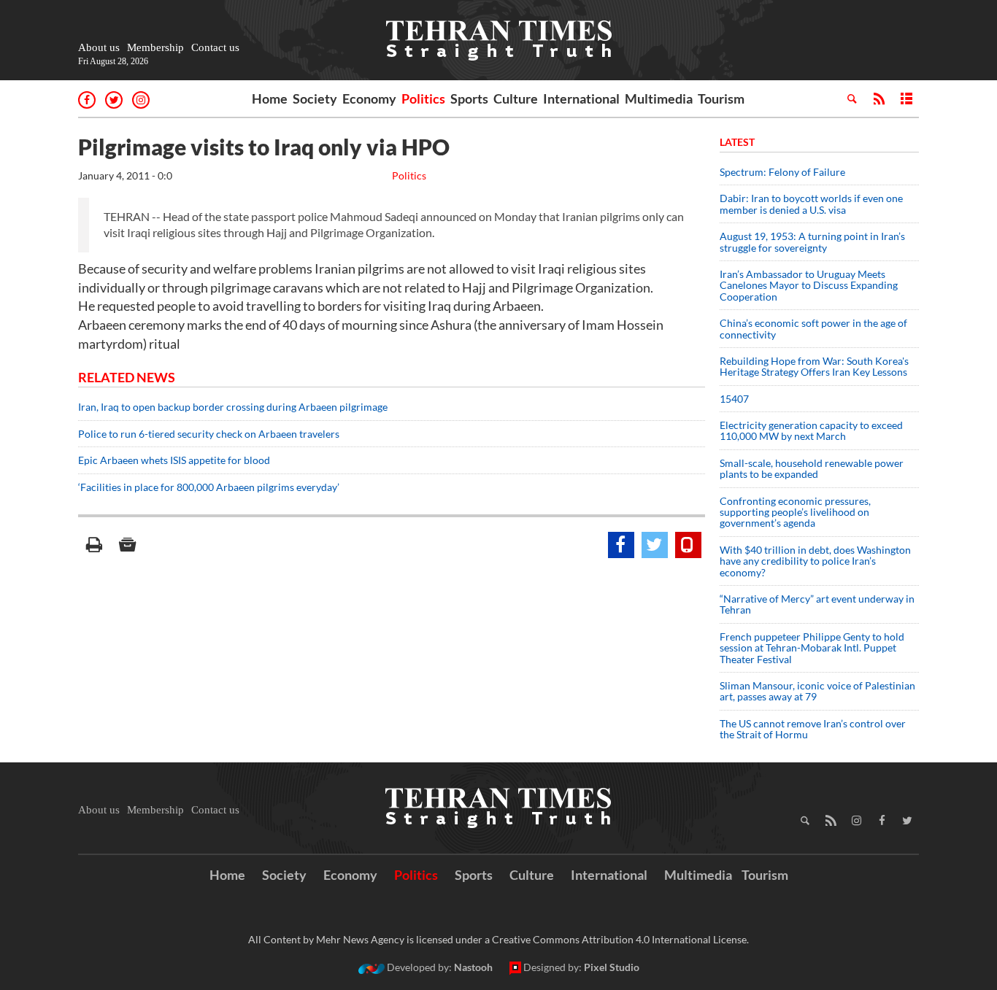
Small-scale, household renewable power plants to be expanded (812, 468)
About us (99, 47)
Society (315, 98)
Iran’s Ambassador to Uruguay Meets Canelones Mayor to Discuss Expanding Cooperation (809, 285)
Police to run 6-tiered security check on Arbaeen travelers (208, 434)
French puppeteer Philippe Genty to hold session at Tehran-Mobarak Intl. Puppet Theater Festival (812, 647)
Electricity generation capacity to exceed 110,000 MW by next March (811, 430)
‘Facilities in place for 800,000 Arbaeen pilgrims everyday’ (210, 487)
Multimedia (659, 98)
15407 (734, 398)
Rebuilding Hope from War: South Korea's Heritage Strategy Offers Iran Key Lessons (814, 366)
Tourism (721, 98)
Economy (369, 98)
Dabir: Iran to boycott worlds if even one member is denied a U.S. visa (811, 203)
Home (270, 98)
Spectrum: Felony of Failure (782, 172)
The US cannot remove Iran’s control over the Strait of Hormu (813, 728)
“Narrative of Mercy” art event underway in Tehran (817, 604)
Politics (423, 98)
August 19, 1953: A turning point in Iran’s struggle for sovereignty (812, 241)
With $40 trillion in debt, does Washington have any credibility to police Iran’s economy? (815, 561)
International (581, 98)
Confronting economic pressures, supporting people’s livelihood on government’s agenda (795, 512)
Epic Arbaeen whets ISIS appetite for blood (174, 460)
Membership (155, 47)
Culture (515, 98)
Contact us (215, 47)
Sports (469, 98)
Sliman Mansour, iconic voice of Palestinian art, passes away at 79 (817, 691)
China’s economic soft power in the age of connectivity (813, 328)
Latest (737, 142)
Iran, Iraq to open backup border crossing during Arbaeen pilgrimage (233, 407)
